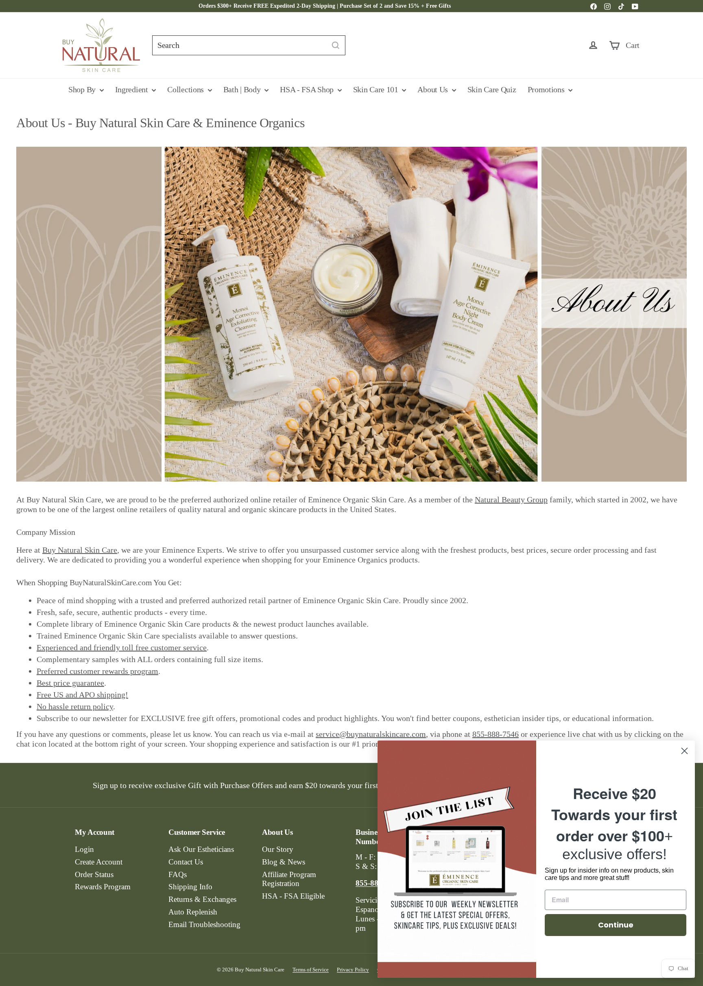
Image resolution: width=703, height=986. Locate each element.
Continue (615, 925)
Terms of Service (311, 969)
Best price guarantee (70, 682)
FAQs (177, 874)
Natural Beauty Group (511, 499)
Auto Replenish (192, 912)
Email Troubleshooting (204, 924)
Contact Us (185, 862)
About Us (433, 89)
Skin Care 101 (376, 89)
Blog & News (283, 862)
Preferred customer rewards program (97, 671)
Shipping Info (190, 886)
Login (84, 849)
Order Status (94, 874)
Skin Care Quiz (491, 89)
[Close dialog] (684, 751)
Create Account (98, 862)
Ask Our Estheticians (201, 849)
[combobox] (248, 45)
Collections (186, 89)
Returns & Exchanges (202, 899)
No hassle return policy (75, 706)
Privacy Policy (353, 969)
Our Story (277, 849)
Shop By (83, 89)
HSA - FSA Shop (308, 89)
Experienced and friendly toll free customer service (122, 647)
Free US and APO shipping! (82, 694)
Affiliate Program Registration (289, 879)
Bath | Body (242, 89)
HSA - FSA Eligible (293, 896)
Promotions (547, 89)
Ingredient (132, 89)
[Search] (335, 45)
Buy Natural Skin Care (79, 549)
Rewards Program (103, 886)
